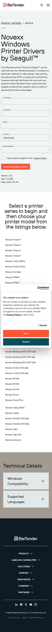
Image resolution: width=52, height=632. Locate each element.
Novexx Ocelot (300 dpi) (16, 373)
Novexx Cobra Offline (15, 261)
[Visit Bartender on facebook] (21, 604)
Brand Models (8, 146)
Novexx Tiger (11, 429)
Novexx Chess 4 (13, 239)
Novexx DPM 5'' (12, 282)
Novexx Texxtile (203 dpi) (17, 418)
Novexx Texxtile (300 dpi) (17, 423)
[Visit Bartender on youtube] (30, 604)
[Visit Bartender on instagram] (35, 604)
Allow (26, 333)
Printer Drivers (11, 23)
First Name (7, 98)
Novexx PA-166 (12, 389)
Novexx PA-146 (12, 378)
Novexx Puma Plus (14, 400)
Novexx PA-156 (12, 384)
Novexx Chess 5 (13, 245)
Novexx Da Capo (13, 271)
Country (6, 134)
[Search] (41, 5)
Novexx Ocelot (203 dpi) (16, 367)
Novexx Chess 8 (13, 255)
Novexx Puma (11, 394)
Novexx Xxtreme (13, 440)
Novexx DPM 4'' (12, 277)
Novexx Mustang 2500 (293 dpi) (20, 362)
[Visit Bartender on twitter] (26, 604)
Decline (26, 342)
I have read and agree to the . (26, 158)
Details (43, 325)
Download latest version (15, 166)
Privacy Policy (14, 315)
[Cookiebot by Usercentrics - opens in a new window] (37, 288)
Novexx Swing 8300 (14, 407)
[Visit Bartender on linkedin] (16, 604)
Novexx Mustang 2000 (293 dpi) (20, 351)
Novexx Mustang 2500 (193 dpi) (20, 357)
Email (5, 122)
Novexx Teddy (12, 413)
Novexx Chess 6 (13, 250)
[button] (26, 481)
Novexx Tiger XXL (13, 434)
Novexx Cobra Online (15, 266)
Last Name (7, 110)
